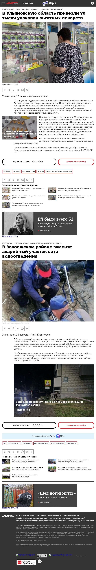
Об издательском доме (25, 515)
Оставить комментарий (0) (76, 162)
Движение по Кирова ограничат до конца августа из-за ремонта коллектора (73, 461)
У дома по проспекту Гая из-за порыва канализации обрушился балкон (49, 403)
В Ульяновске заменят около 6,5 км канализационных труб (25, 476)
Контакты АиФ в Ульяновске (60, 518)
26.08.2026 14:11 (7, 243)
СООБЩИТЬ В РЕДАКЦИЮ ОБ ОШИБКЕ (81, 521)
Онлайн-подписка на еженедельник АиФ (31, 518)
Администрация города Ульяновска (15, 323)
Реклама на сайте (79, 518)
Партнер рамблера (81, 556)
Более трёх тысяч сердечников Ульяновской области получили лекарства (74, 189)
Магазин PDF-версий (71, 515)
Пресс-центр (41, 515)
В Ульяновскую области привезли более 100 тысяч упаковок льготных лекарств (74, 197)
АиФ (16, 84)
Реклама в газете (54, 515)
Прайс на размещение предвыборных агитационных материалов (41, 521)
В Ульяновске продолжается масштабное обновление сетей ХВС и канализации (27, 468)
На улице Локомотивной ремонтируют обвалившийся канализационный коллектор (74, 468)
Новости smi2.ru (10, 236)
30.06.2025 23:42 (8, 9)
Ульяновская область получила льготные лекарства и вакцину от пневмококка (27, 204)
